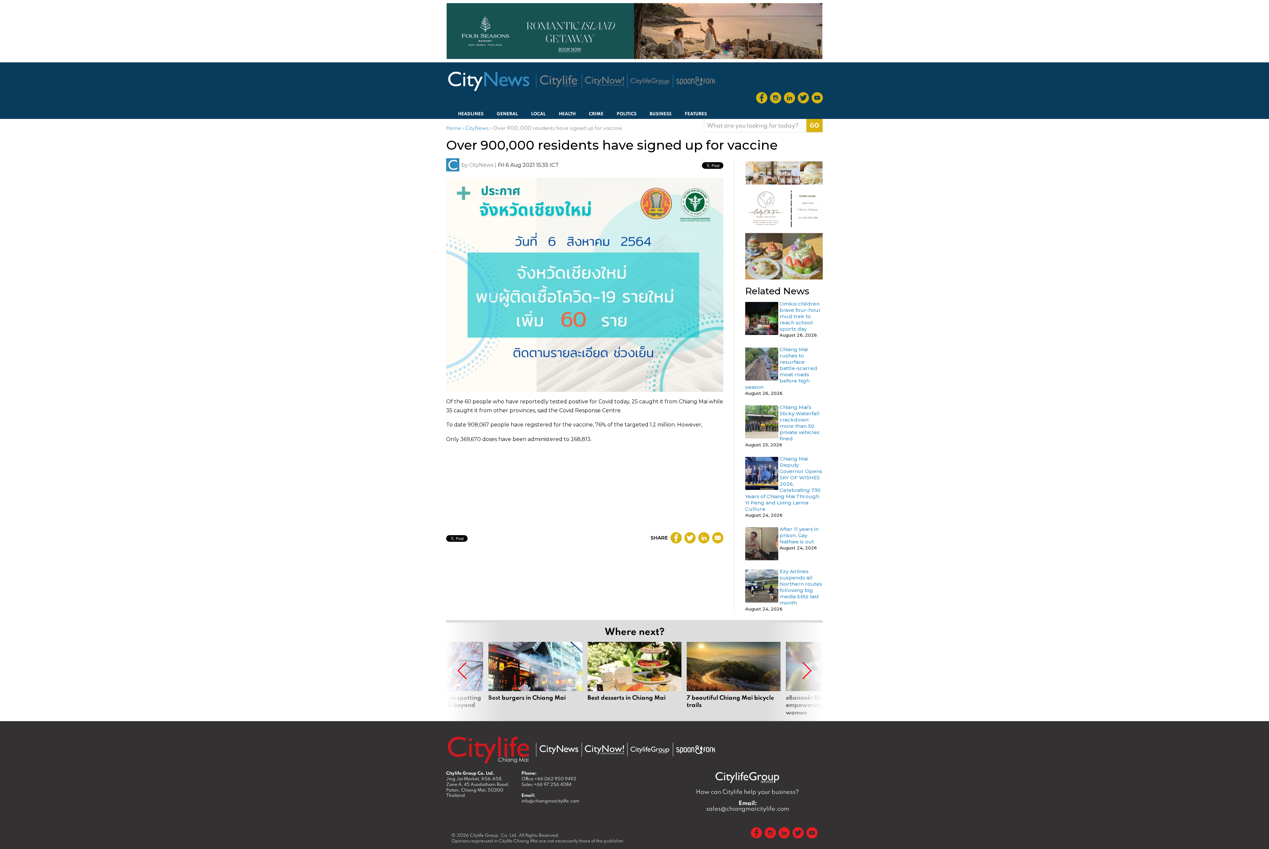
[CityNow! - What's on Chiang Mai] (604, 81)
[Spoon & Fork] (695, 81)
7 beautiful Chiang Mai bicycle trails (734, 679)
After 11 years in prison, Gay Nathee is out (799, 535)
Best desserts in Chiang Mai (634, 679)
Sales (546, 784)
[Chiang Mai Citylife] (559, 81)
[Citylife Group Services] (650, 81)
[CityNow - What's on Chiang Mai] (604, 750)
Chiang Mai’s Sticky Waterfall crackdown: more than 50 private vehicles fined (800, 423)
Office (548, 779)
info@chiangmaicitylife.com (550, 801)
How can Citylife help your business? (747, 791)
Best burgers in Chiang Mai (535, 679)
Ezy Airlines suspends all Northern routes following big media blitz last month (801, 587)
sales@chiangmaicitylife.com (747, 805)
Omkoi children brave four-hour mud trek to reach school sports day (800, 316)
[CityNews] (488, 81)
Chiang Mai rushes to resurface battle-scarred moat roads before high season (781, 368)
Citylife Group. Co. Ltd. (494, 835)
